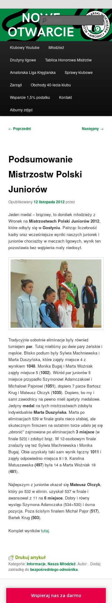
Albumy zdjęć (21, 109)
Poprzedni (19, 128)
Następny (93, 128)
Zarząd (16, 84)
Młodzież (56, 47)
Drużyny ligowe (23, 59)
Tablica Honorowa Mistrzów (68, 59)
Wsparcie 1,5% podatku (30, 97)
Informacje (36, 564)
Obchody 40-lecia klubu (51, 84)
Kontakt (65, 97)
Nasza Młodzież (62, 564)
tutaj (45, 530)
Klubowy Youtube (25, 47)
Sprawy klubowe (79, 72)
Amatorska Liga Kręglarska (33, 72)
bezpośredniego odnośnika (54, 569)
